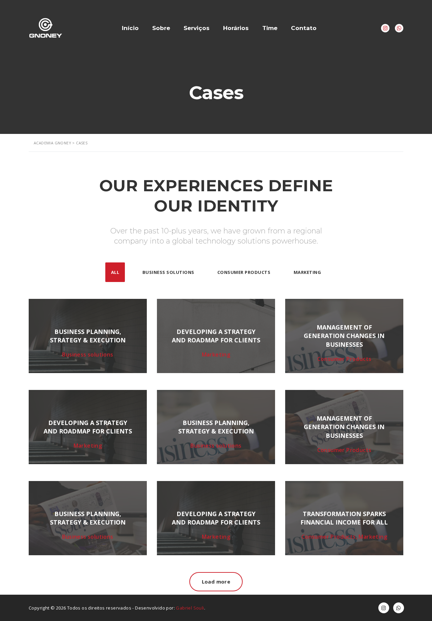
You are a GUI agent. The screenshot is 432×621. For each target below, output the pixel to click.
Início (130, 28)
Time (269, 28)
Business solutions (168, 272)
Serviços (197, 28)
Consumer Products (244, 272)
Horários (236, 28)
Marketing (307, 272)
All (115, 272)
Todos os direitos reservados (99, 608)
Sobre (161, 28)
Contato (304, 28)
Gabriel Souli (190, 608)
